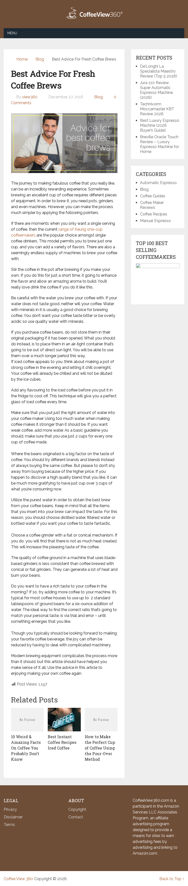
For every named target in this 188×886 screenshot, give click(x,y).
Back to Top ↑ (171, 878)
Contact (75, 817)
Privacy (10, 809)
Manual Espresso (155, 220)
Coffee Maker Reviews (152, 205)
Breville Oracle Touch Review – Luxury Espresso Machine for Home (159, 144)
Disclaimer (13, 817)
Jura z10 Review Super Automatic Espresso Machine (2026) (156, 90)
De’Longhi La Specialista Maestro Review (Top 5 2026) (158, 71)
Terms (9, 824)
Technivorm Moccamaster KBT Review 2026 (157, 109)
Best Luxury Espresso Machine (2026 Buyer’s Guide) (159, 125)
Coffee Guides (152, 196)
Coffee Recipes (153, 214)
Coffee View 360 (18, 878)
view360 (29, 97)
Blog (98, 97)
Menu (12, 33)
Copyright (77, 809)
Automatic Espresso (158, 182)
